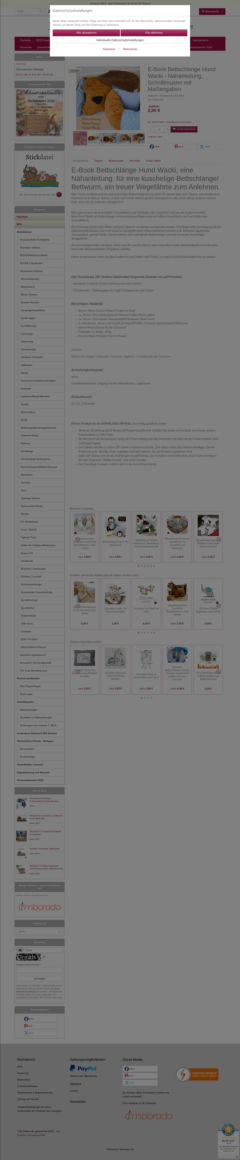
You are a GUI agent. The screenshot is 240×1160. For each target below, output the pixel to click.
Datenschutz (130, 49)
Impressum (109, 49)
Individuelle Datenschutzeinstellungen (120, 40)
